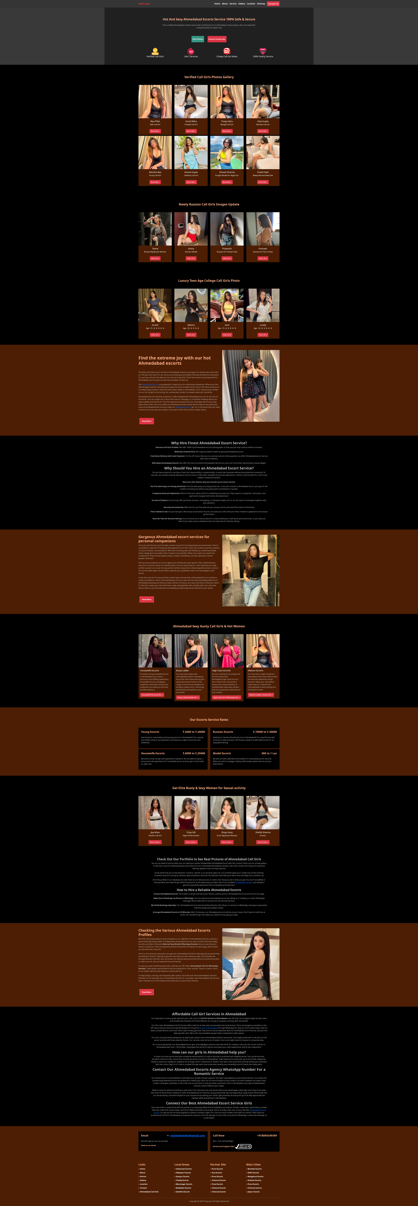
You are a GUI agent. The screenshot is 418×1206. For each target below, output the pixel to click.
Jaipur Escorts (253, 1192)
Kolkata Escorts (253, 1180)
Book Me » (155, 131)
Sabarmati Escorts (183, 1169)
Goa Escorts (216, 1172)
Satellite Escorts (182, 1192)
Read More (146, 421)
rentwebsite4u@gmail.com (187, 1135)
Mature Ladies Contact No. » (261, 695)
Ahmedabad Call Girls (148, 1192)
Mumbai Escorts (254, 1169)
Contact (142, 1188)
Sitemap (261, 3)
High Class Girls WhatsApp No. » (226, 697)
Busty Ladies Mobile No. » (188, 697)
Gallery (241, 3)
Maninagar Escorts (183, 1184)
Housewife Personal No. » (152, 695)
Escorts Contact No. (217, 39)
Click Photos (197, 39)
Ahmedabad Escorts (150, 384)
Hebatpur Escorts (182, 1172)
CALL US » (155, 258)
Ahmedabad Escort (183, 407)
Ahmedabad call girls (244, 882)
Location (251, 3)
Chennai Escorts (218, 1180)
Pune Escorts (216, 1169)
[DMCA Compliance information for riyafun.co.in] (243, 1146)
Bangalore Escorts (254, 1176)
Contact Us (273, 3)
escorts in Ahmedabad (208, 1028)
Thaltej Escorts (181, 1180)
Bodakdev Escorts (182, 1188)
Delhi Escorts (252, 1172)
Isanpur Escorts (181, 1176)
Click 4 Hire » (155, 842)
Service (233, 3)
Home (217, 3)
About (225, 3)
